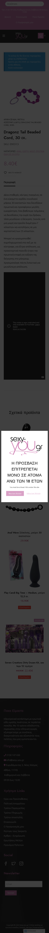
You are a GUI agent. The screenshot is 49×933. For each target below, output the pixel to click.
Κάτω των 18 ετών (33, 493)
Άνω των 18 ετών (15, 493)
